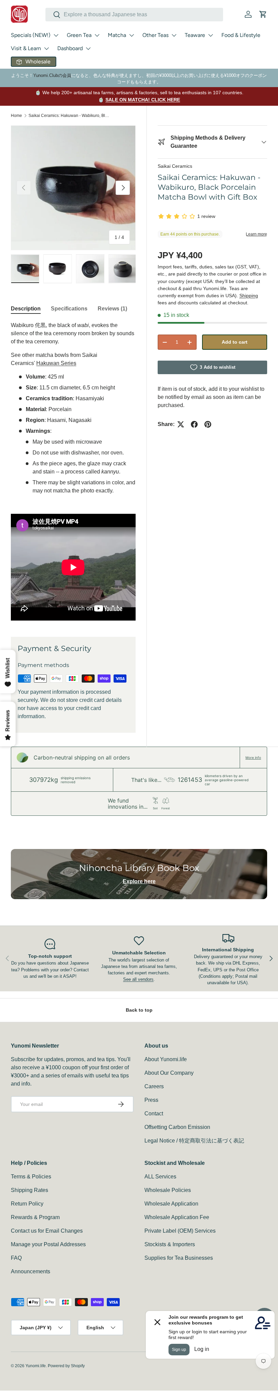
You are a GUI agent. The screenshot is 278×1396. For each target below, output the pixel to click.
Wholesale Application (171, 1204)
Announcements (30, 1271)
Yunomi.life (35, 1365)
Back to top (139, 1010)
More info (253, 757)
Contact (153, 1113)
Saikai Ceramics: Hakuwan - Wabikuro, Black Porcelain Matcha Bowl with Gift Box (69, 115)
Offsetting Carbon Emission (177, 1127)
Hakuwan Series (56, 363)
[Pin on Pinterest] (208, 424)
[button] (263, 14)
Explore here (139, 881)
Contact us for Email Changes (47, 1231)
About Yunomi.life (165, 1059)
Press (151, 1100)
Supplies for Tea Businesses (178, 1258)
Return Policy (27, 1204)
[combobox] (134, 14)
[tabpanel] (73, 471)
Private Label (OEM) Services (180, 1231)
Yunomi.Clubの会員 (52, 75)
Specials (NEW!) (31, 35)
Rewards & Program (35, 1217)
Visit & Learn (26, 48)
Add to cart (234, 342)
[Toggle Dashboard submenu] (88, 48)
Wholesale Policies (167, 1190)
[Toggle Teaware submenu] (210, 35)
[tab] (26, 309)
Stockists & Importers (169, 1244)
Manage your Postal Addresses (48, 1244)
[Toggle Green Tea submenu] (97, 35)
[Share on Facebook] (194, 424)
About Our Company (169, 1073)
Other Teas (155, 35)
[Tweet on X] (180, 424)
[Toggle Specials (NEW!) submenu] (56, 35)
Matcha (117, 35)
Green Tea (79, 35)
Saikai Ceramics (175, 166)
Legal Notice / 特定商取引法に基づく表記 (194, 1141)
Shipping (248, 295)
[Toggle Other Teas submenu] (174, 35)
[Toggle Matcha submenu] (131, 35)
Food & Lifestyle (240, 35)
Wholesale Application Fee (176, 1217)
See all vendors (138, 979)
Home (16, 115)
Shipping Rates (29, 1190)
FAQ (16, 1258)
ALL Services (160, 1176)
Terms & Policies (31, 1176)
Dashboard (70, 48)
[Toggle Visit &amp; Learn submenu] (46, 48)
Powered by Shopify (66, 1365)
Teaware (195, 35)
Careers (154, 1086)
